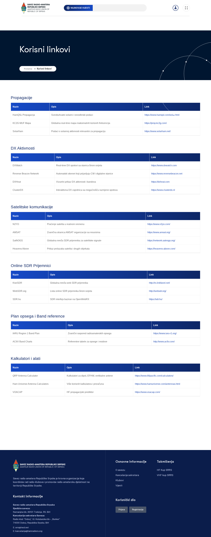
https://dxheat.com (160, 182)
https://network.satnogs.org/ (161, 240)
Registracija (137, 509)
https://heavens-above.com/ (161, 248)
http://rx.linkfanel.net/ (159, 283)
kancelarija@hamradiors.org (28, 531)
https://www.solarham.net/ (158, 131)
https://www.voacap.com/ (147, 392)
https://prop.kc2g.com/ (156, 123)
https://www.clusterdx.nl (163, 190)
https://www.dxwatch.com (164, 165)
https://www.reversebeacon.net (166, 173)
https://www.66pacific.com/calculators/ (154, 376)
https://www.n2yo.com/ (158, 224)
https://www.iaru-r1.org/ (165, 333)
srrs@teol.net (22, 527)
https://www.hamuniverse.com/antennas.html (157, 384)
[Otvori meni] (175, 8)
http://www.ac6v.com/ (164, 341)
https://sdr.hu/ (155, 299)
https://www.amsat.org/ (158, 232)
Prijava (121, 509)
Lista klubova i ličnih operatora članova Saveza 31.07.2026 (125, 7)
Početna (28, 69)
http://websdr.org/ (157, 291)
